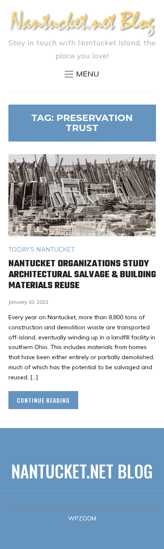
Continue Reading (43, 400)
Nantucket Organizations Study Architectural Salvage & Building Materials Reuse (82, 275)
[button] (82, 74)
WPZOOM (82, 518)
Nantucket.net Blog (82, 470)
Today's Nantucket (41, 249)
